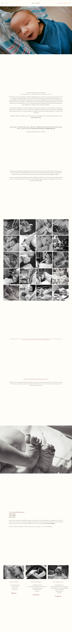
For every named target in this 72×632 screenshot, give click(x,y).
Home (3, 3)
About (6, 3)
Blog (69, 3)
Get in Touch (60, 3)
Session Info (65, 3)
